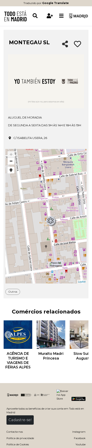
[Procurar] (38, 15)
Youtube (80, 444)
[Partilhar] (65, 44)
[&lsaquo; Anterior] (8, 334)
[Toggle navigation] (61, 15)
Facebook (80, 438)
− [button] (11, 161)
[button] (11, 170)
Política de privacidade (20, 438)
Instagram (79, 431)
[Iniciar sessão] (50, 15)
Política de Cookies (17, 444)
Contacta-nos (14, 431)
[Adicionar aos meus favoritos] (77, 44)
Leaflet (82, 281)
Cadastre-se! (20, 420)
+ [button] (11, 154)
